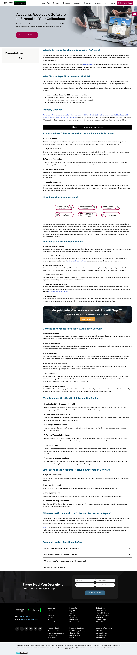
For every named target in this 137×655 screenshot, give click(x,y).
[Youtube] (35, 629)
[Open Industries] (71, 3)
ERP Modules (100, 622)
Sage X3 (71, 613)
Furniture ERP (52, 637)
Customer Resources (54, 622)
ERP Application (101, 611)
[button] (87, 548)
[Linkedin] (26, 629)
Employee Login (101, 620)
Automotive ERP (53, 635)
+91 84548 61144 (24, 617)
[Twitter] (31, 629)
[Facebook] (17, 629)
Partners (50, 617)
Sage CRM (72, 615)
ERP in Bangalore (101, 635)
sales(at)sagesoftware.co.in (29, 619)
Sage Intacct (73, 617)
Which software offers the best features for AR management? (65, 561)
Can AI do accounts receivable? (54, 567)
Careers (50, 613)
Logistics (72, 637)
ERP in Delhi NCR (101, 633)
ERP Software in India (102, 615)
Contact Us (51, 615)
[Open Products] (60, 3)
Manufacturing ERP (53, 631)
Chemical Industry (75, 633)
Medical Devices (74, 635)
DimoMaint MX (74, 622)
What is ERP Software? (103, 613)
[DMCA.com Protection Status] (22, 653)
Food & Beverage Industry (77, 631)
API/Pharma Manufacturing (56, 633)
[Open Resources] (92, 3)
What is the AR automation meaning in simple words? (62, 548)
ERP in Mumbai (100, 631)
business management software (58, 292)
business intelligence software (76, 261)
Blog (49, 620)
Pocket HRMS (73, 620)
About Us (50, 611)
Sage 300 (72, 611)
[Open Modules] (81, 3)
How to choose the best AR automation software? (60, 555)
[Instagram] (22, 629)
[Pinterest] (40, 629)
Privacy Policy (68, 648)
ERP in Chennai (100, 637)
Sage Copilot (100, 617)
